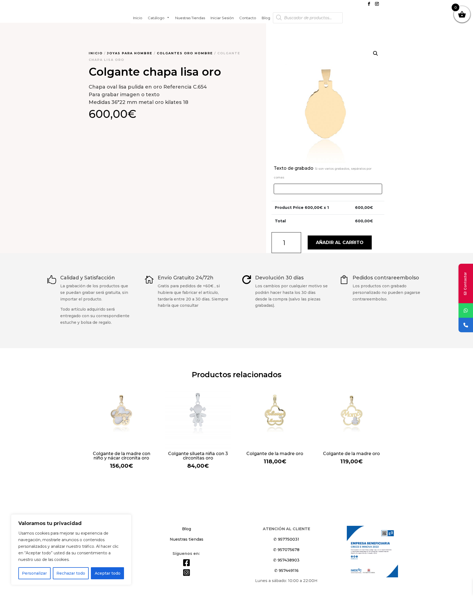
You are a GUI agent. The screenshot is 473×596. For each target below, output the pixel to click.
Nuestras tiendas (190, 17)
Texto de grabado (322, 172)
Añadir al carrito (340, 242)
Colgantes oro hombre (185, 53)
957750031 (288, 539)
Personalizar (34, 573)
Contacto (247, 17)
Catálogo (156, 17)
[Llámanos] (465, 325)
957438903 (288, 560)
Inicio (137, 17)
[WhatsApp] (465, 310)
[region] (71, 549)
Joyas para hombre (129, 53)
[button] (375, 53)
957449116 (289, 570)
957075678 (288, 549)
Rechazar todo (70, 573)
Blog (266, 17)
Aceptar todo (107, 573)
